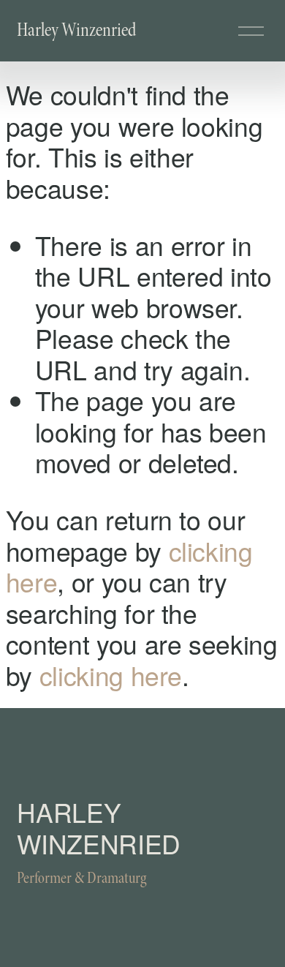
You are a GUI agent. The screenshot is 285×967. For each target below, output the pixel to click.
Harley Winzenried (76, 30)
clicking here (110, 674)
